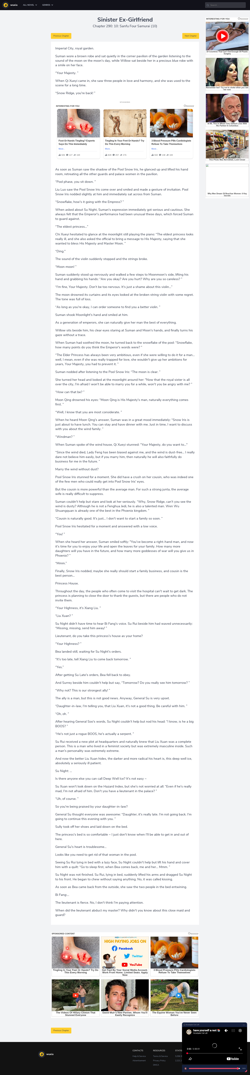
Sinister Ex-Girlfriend (125, 20)
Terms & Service (160, 1056)
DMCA (156, 1065)
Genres (46, 5)
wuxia (14, 5)
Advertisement (139, 1060)
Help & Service (139, 1056)
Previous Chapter (61, 35)
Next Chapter (191, 35)
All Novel (28, 5)
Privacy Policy (159, 1060)
